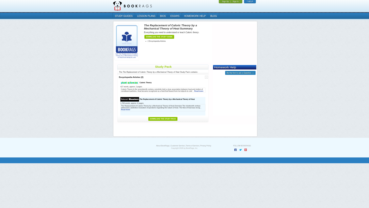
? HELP (250, 1)
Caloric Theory (145, 82)
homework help (195, 16)
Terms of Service (192, 145)
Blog (213, 16)
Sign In (236, 1)
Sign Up (225, 1)
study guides (124, 16)
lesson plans (146, 16)
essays (174, 16)
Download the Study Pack (163, 119)
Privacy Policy (205, 145)
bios (163, 16)
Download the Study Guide (159, 37)
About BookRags (162, 145)
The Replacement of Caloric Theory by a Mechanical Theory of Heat (167, 99)
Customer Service (178, 145)
